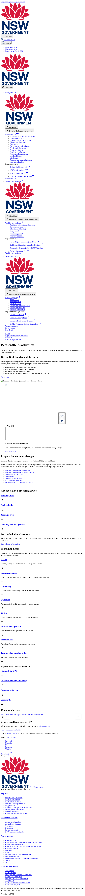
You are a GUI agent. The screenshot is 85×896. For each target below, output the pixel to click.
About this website (9, 818)
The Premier (9, 871)
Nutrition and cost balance (14, 480)
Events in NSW (15, 304)
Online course (6, 377)
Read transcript (10, 451)
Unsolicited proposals (12, 885)
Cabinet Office (10, 840)
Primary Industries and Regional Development (21, 858)
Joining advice (7, 515)
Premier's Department (12, 856)
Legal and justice (16, 156)
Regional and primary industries (21, 160)
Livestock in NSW (9, 671)
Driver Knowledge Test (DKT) (16, 804)
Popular (4, 793)
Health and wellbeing (17, 152)
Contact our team (45, 726)
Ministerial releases (12, 811)
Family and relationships (18, 148)
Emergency (14, 144)
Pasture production (9, 690)
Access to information (13, 822)
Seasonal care (7, 640)
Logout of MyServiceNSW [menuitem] (14, 51)
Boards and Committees (13, 877)
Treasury (8, 862)
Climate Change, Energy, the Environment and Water (23, 842)
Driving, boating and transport (20, 140)
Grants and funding (16, 150)
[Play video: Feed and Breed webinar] (62, 418)
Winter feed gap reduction (14, 474)
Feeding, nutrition (9, 573)
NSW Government (9, 866)
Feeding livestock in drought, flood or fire (19, 482)
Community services (17, 138)
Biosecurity (6, 700)
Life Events (14, 158)
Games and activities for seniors (16, 813)
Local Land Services (37, 787)
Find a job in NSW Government (16, 879)
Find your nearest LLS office (11, 730)
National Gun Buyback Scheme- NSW (19, 808)
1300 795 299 (10, 737)
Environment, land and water (20, 146)
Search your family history (14, 809)
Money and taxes (16, 235)
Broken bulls (7, 505)
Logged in (7, 43)
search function (12, 734)
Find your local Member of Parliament (18, 875)
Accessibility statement (13, 824)
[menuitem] (11, 47)
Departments (7, 836)
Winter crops (9, 476)
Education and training (18, 142)
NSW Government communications (17, 883)
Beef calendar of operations (10, 544)
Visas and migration (17, 162)
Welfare (4, 613)
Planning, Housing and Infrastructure (18, 854)
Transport (8, 860)
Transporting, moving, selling (14, 653)
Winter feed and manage (13, 478)
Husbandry (6, 586)
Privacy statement (11, 830)
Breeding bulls (7, 495)
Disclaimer (9, 828)
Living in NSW (12, 134)
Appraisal (5, 600)
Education (8, 850)
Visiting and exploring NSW (20, 306)
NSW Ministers (10, 873)
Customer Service (11, 848)
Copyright (8, 826)
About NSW (14, 300)
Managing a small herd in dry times (17, 470)
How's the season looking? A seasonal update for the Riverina (22, 715)
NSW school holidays (17, 310)
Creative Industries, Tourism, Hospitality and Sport (23, 846)
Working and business (14, 223)
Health (4, 559)
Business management (11, 626)
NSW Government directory (15, 832)
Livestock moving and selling (14, 680)
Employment (14, 231)
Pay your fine (10, 806)
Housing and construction (19, 154)
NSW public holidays (17, 308)
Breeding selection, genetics (13, 524)
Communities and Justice (14, 844)
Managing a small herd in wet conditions (19, 472)
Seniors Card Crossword (13, 798)
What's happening (12, 298)
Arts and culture (15, 302)
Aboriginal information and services (22, 136)
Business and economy (18, 227)
